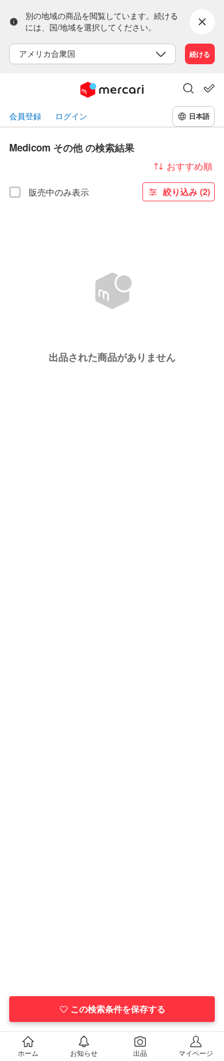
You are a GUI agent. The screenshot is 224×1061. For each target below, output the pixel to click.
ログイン (71, 116)
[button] (188, 89)
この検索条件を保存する (118, 1009)
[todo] (209, 88)
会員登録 (25, 116)
